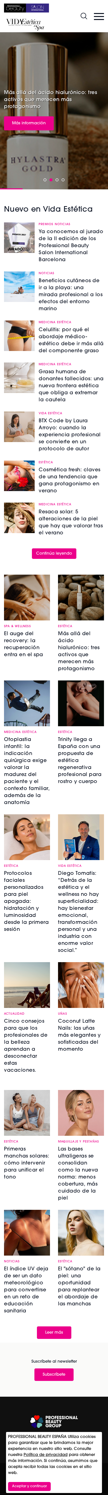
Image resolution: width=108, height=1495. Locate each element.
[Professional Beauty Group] (54, 1421)
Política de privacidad (46, 1455)
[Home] (26, 8)
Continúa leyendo (54, 554)
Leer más (54, 1333)
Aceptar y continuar (29, 1486)
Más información (29, 123)
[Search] (84, 16)
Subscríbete (54, 1375)
